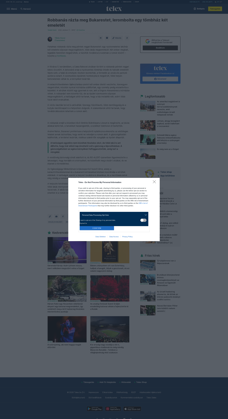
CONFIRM (97, 228)
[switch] (143, 220)
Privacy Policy (127, 237)
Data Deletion (100, 237)
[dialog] (114, 209)
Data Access (114, 237)
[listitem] (113, 215)
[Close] (155, 182)
